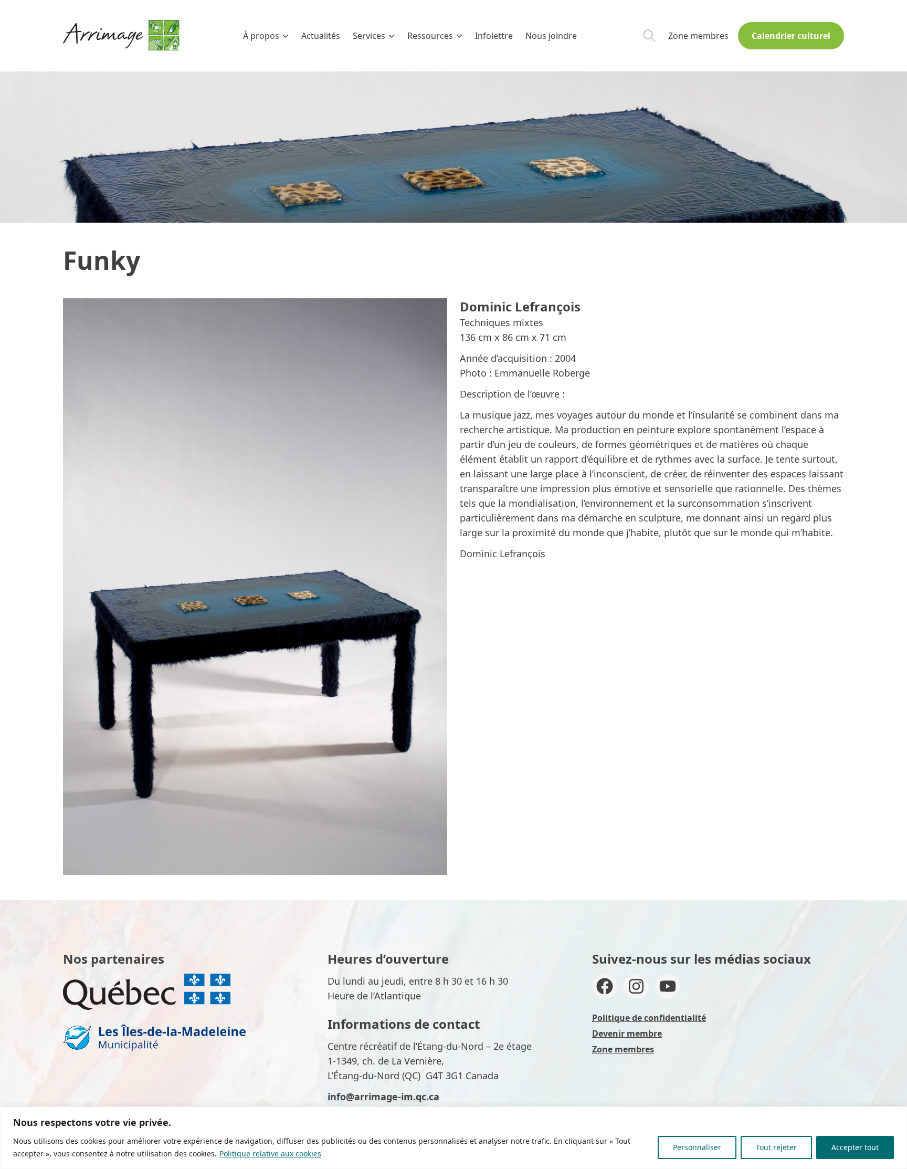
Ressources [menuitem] (430, 35)
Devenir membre (627, 1033)
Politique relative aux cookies (270, 1153)
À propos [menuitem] (261, 35)
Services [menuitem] (369, 35)
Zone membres (698, 35)
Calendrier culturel (791, 35)
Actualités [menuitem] (320, 35)
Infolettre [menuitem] (494, 35)
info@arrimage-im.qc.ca (383, 1096)
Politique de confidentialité (649, 1018)
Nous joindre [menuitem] (551, 35)
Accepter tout (855, 1147)
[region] (453, 1138)
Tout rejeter (776, 1147)
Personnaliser (697, 1147)
